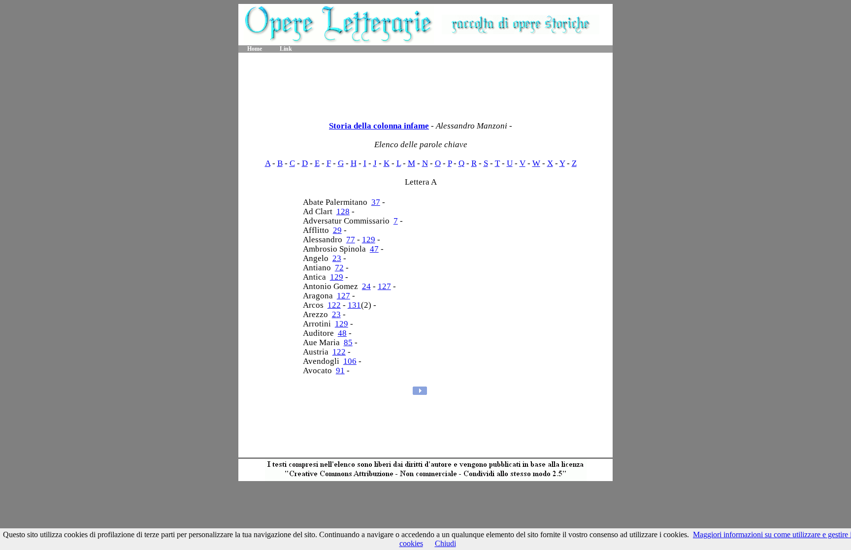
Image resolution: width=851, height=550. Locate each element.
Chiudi (445, 543)
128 (343, 211)
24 (366, 286)
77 (350, 239)
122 (334, 305)
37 (375, 202)
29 (337, 230)
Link (286, 48)
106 (350, 361)
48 (342, 333)
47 (374, 249)
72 (339, 267)
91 (340, 370)
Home (254, 48)
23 (336, 258)
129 (368, 239)
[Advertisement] (425, 84)
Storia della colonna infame (379, 125)
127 (384, 286)
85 (348, 342)
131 (354, 305)
